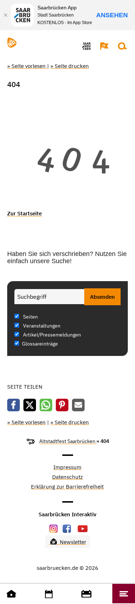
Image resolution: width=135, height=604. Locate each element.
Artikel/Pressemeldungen (51, 334)
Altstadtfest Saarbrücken (67, 441)
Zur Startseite (24, 213)
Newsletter (72, 542)
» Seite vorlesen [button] (27, 66)
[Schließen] (5, 15)
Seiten (30, 317)
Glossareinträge (40, 343)
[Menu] (123, 593)
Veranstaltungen (41, 325)
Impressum (67, 468)
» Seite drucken (69, 66)
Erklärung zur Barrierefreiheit (67, 487)
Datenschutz (67, 477)
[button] (101, 46)
